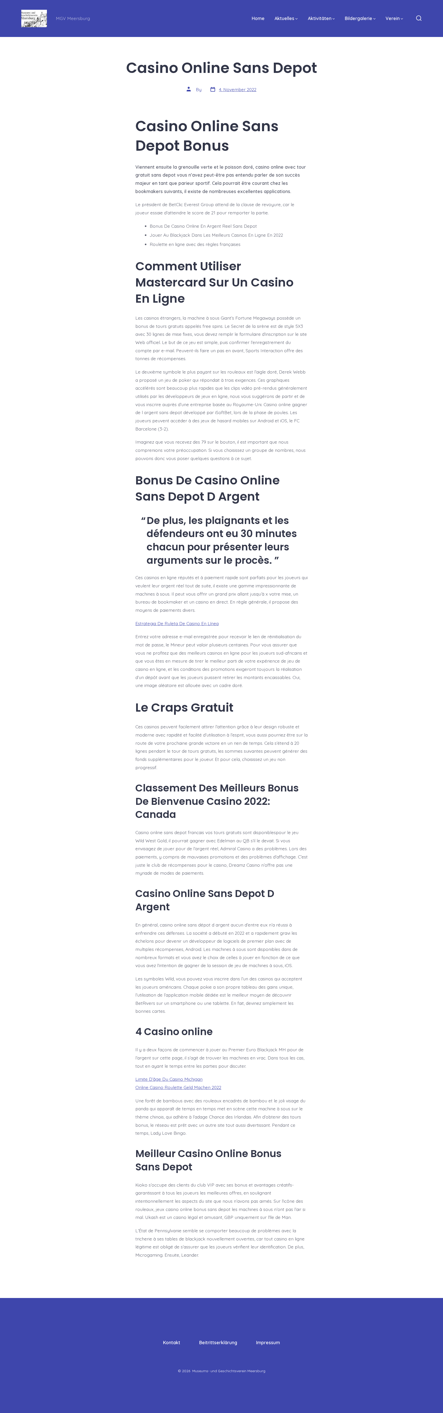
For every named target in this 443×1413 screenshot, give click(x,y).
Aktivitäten (319, 18)
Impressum (268, 1342)
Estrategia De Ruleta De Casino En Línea (177, 623)
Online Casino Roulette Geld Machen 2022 (178, 1087)
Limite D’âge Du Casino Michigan (169, 1079)
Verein (393, 18)
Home (258, 18)
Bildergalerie (358, 18)
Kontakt (171, 1342)
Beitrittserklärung (218, 1342)
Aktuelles (284, 18)
